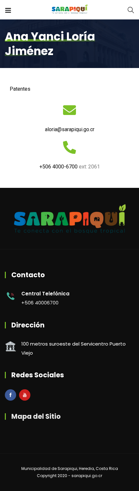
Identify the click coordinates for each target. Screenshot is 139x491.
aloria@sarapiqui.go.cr (69, 129)
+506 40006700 (40, 302)
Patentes (20, 89)
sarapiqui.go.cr (86, 475)
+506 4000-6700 (58, 167)
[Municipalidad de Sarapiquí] (69, 9)
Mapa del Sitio (36, 416)
